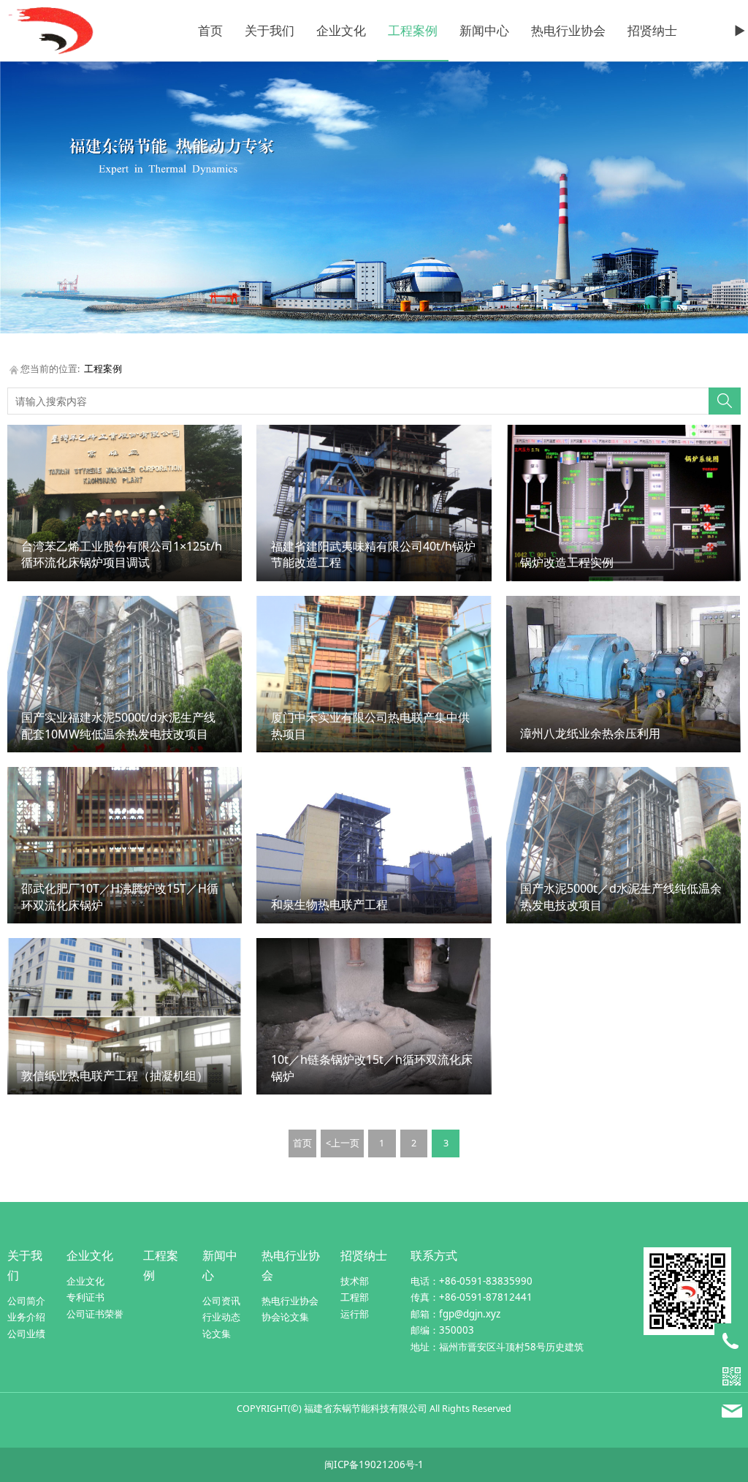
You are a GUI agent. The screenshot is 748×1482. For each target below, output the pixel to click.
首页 (210, 30)
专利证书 (85, 1297)
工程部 (354, 1297)
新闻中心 (484, 30)
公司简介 (26, 1300)
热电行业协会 (568, 30)
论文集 (216, 1333)
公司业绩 (26, 1333)
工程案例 (413, 30)
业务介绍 (26, 1316)
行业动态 (221, 1316)
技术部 (354, 1281)
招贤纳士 (652, 30)
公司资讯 (221, 1300)
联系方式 (434, 1255)
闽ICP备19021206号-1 (374, 1464)
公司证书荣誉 (94, 1313)
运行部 (354, 1313)
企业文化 (341, 30)
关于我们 (269, 30)
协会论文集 (285, 1316)
